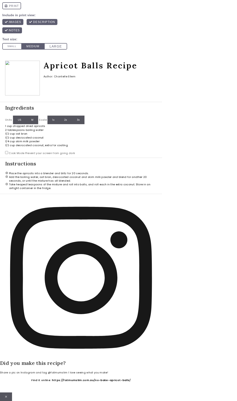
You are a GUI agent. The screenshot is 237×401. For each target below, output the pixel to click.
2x (65, 120)
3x (78, 120)
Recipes (146, 397)
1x (53, 120)
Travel (97, 397)
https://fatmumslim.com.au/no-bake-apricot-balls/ (91, 380)
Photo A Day (182, 397)
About (23, 397)
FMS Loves (221, 397)
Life (77, 397)
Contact (49, 397)
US (20, 120)
